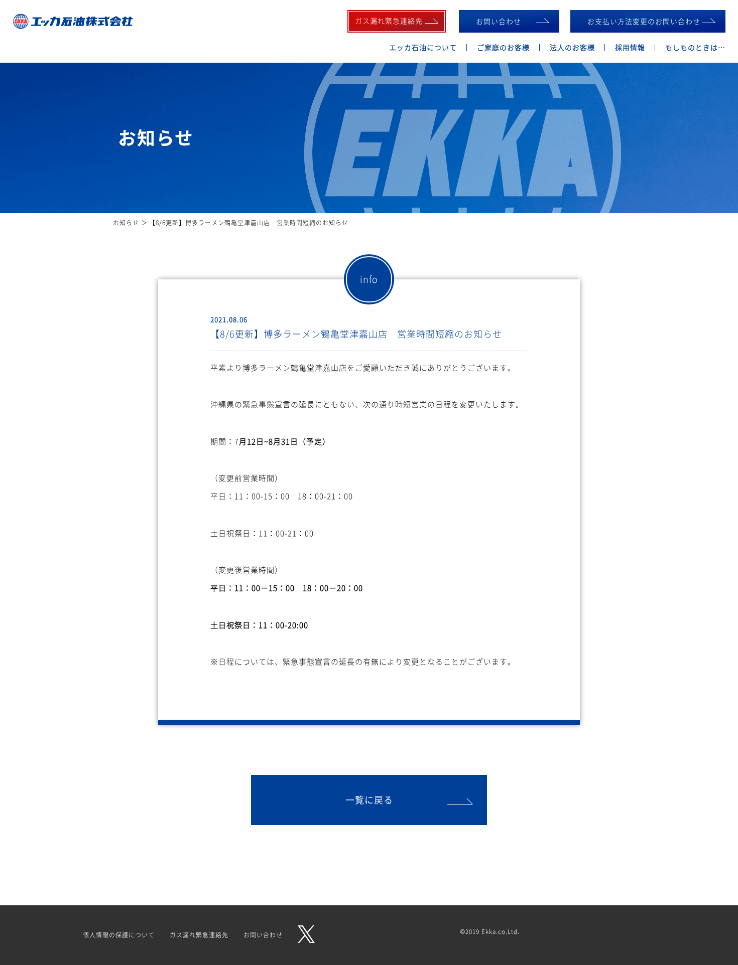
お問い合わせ (498, 21)
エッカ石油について (423, 47)
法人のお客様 (572, 47)
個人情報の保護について (119, 934)
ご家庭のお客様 (503, 47)
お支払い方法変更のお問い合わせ (643, 21)
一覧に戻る (369, 800)
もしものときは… (695, 47)
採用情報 (630, 47)
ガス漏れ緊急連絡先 (199, 934)
